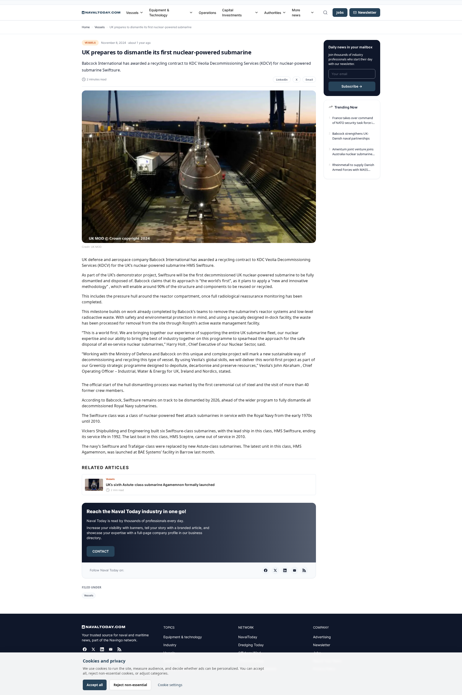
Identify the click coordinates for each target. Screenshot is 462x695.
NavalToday (247, 637)
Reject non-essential (130, 684)
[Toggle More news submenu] (312, 12)
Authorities (272, 13)
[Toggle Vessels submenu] (141, 12)
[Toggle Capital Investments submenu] (256, 12)
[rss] (304, 570)
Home (86, 27)
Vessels (132, 13)
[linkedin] (285, 570)
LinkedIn (282, 79)
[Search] (325, 12)
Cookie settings (170, 684)
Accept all (95, 684)
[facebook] (266, 570)
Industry (169, 645)
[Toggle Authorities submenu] (284, 12)
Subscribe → (351, 86)
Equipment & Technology (159, 12)
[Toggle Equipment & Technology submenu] (191, 12)
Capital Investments (232, 12)
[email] (294, 570)
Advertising (322, 637)
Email (309, 79)
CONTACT (100, 551)
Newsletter (321, 645)
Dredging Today (251, 645)
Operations (207, 13)
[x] (275, 570)
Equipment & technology (182, 637)
